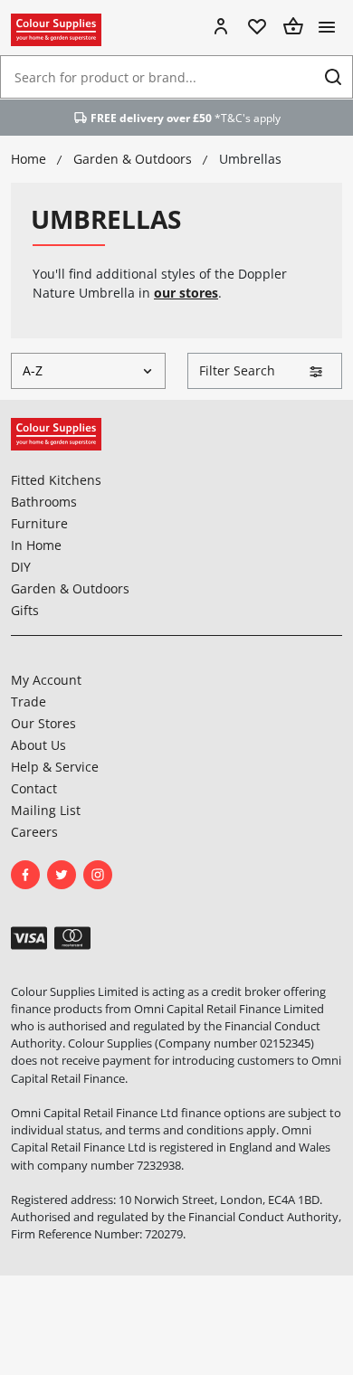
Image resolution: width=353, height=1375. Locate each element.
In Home (36, 545)
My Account (46, 679)
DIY (21, 566)
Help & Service (55, 766)
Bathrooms (44, 501)
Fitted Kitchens (56, 479)
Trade (28, 701)
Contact (34, 788)
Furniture (39, 523)
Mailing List (46, 810)
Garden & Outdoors (70, 588)
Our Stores (43, 723)
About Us (38, 745)
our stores (186, 292)
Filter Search (237, 370)
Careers (34, 831)
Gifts (25, 610)
